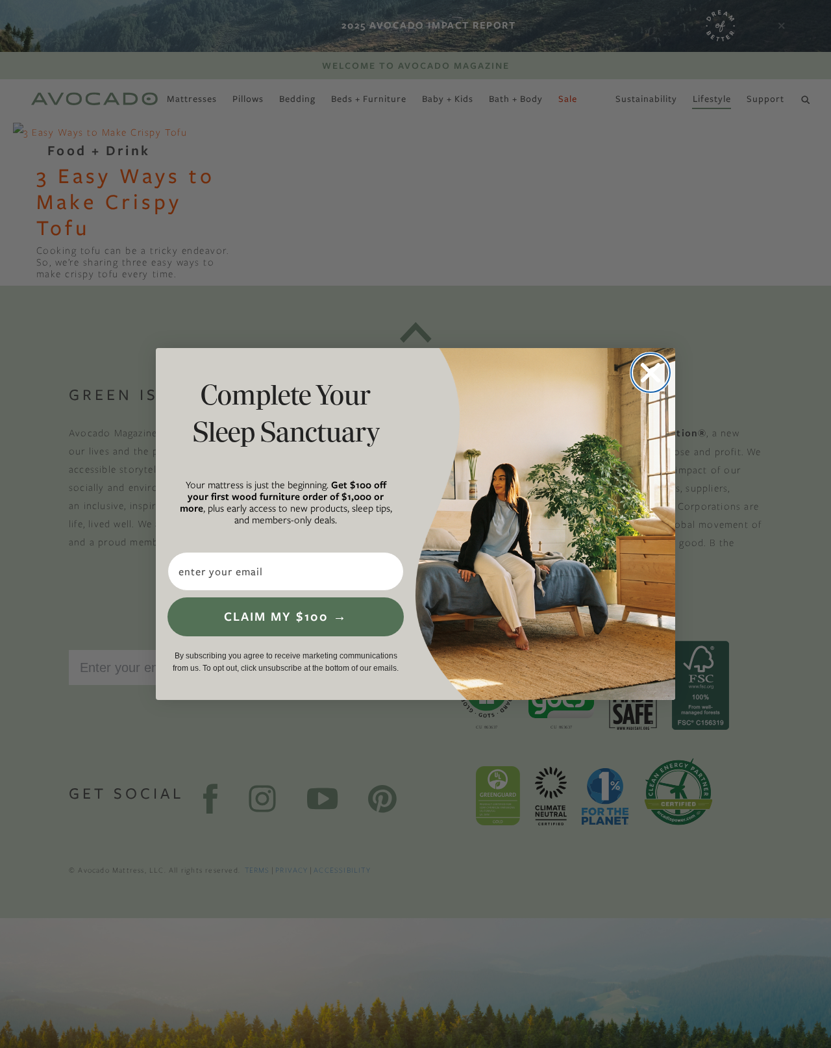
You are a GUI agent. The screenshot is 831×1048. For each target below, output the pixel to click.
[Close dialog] (650, 372)
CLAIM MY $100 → (285, 616)
